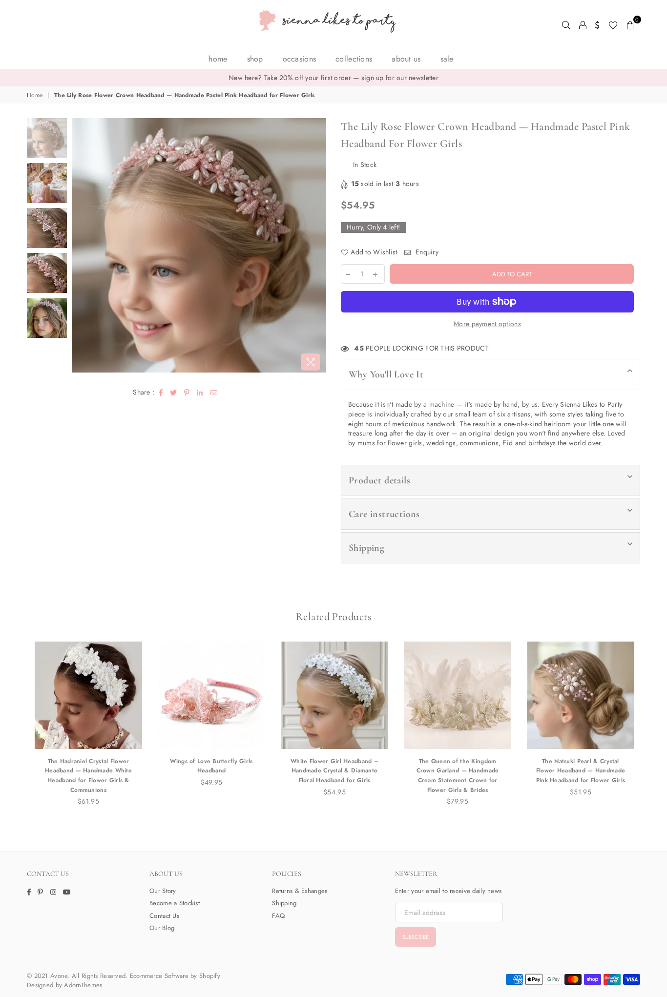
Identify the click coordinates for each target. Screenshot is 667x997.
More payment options (487, 324)
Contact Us (164, 915)
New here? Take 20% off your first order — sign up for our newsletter (333, 78)
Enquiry (426, 252)
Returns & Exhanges (299, 890)
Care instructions (384, 514)
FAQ (278, 915)
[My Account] (583, 24)
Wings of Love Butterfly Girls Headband (211, 766)
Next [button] (317, 246)
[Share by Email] (214, 392)
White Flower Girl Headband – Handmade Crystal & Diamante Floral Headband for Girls (334, 771)
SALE (447, 58)
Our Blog (161, 928)
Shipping (366, 548)
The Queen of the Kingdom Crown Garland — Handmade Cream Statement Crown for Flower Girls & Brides (458, 775)
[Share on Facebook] (161, 392)
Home (217, 58)
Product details (379, 480)
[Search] (566, 24)
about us (406, 58)
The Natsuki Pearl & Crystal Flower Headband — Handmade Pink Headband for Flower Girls (580, 771)
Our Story (162, 890)
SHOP (255, 58)
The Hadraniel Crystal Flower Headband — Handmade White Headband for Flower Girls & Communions (88, 775)
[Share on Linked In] (200, 392)
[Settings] (597, 24)
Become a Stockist (174, 903)
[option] (333, 78)
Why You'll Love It (386, 374)
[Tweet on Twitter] (173, 392)
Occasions (299, 58)
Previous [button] (80, 246)
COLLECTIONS (353, 58)
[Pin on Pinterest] (187, 392)
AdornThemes (83, 985)
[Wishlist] (613, 24)
